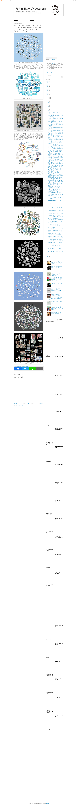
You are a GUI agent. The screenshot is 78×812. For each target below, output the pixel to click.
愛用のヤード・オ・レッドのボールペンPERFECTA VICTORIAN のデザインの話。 (54, 200)
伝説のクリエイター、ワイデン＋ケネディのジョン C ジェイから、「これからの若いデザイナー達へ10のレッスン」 (57, 290)
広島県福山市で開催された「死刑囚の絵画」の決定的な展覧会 (56, 267)
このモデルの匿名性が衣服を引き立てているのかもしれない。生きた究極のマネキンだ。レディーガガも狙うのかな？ (55, 145)
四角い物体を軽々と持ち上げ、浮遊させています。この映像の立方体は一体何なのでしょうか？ (55, 184)
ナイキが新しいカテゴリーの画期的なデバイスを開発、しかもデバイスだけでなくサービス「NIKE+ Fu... (55, 151)
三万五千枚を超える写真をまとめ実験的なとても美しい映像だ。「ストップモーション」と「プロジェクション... (55, 211)
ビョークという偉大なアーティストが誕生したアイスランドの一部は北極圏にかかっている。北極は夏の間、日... (55, 249)
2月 (48, 109)
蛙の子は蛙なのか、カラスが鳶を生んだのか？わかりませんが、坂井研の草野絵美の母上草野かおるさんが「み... (55, 127)
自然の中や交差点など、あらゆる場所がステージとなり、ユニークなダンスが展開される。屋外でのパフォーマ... (55, 130)
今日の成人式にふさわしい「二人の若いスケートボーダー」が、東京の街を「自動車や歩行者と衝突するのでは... (55, 216)
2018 (48, 86)
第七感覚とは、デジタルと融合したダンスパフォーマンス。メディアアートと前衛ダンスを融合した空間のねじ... (55, 243)
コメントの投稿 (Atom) (19, 405)
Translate (53, 59)
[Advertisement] (54, 37)
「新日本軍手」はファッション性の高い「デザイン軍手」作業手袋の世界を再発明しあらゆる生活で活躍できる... (55, 234)
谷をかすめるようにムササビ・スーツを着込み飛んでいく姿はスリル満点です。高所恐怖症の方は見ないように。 (55, 133)
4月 (48, 106)
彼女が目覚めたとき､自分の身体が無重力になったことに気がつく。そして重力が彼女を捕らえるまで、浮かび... (55, 139)
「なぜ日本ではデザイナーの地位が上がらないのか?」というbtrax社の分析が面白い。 (57, 284)
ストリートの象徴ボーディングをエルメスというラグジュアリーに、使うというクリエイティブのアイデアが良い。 (55, 172)
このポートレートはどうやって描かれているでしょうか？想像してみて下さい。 (55, 190)
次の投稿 (15, 403)
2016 (48, 89)
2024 (48, 81)
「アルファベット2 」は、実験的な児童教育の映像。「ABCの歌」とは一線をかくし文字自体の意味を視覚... (55, 124)
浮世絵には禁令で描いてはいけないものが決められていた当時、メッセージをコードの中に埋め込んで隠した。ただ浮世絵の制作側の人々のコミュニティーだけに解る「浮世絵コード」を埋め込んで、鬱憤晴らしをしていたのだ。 (54, 297)
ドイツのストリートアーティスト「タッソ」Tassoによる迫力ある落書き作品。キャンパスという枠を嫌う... (55, 225)
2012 (48, 94)
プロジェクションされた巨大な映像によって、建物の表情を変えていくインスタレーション (55, 205)
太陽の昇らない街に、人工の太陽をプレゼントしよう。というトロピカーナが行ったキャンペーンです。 (55, 112)
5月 (48, 105)
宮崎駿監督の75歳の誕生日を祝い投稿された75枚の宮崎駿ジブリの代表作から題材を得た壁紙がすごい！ (56, 313)
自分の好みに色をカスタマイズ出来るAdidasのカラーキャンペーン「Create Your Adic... (55, 213)
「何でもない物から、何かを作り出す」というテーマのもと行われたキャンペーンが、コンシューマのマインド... (55, 246)
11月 (48, 97)
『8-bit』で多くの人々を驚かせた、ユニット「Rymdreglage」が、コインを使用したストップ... (55, 187)
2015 (48, 90)
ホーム (29, 403)
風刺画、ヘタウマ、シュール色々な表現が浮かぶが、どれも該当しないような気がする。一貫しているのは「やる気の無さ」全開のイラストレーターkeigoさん (56, 274)
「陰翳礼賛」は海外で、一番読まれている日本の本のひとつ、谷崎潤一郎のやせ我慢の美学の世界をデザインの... (55, 198)
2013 (48, 93)
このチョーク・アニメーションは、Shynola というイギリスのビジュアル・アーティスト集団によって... (55, 208)
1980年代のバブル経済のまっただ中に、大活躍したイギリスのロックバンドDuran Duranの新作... (55, 231)
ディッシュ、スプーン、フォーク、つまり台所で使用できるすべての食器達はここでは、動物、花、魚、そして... (55, 166)
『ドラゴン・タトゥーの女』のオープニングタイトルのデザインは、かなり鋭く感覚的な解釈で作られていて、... (55, 219)
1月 (48, 110)
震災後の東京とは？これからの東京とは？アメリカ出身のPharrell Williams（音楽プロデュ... (55, 192)
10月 (48, 98)
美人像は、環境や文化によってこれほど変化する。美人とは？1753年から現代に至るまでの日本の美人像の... (55, 142)
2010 (48, 256)
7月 (48, 102)
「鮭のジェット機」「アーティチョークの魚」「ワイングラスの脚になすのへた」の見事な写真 (55, 148)
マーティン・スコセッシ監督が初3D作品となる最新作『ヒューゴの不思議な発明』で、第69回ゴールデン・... (55, 160)
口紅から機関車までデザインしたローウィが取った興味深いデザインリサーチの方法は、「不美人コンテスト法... (55, 181)
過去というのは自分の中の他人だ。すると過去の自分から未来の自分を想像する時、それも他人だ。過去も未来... (55, 115)
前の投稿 (41, 403)
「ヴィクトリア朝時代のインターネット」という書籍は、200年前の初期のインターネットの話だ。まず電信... (55, 121)
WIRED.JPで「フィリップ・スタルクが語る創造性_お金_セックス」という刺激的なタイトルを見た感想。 (55, 203)
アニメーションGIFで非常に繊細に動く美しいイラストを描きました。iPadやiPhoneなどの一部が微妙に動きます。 (57, 308)
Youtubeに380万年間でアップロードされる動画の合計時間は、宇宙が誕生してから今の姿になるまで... (55, 118)
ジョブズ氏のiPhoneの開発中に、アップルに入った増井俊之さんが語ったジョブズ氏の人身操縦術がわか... (55, 154)
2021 (48, 82)
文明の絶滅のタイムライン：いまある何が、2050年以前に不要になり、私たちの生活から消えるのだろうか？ (57, 302)
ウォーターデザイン (54, 63)
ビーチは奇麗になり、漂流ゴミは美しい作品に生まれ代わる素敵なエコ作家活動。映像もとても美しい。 (55, 240)
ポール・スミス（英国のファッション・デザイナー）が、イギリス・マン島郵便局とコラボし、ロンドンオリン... (55, 169)
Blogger (47, 803)
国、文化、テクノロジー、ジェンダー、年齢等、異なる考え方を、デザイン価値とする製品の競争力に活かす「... (55, 157)
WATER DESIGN (49, 72)
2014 (48, 92)
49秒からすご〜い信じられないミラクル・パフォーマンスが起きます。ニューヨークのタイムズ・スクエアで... (55, 252)
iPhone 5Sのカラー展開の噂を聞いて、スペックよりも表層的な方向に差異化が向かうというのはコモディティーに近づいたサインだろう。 (56, 262)
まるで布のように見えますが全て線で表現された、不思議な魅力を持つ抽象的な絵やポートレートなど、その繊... (55, 178)
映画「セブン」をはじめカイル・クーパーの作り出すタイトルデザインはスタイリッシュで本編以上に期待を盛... (55, 228)
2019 (48, 85)
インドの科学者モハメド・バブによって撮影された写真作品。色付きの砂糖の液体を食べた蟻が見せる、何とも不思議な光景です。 (56, 279)
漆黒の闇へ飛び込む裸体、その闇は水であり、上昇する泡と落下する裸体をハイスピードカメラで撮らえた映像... (55, 163)
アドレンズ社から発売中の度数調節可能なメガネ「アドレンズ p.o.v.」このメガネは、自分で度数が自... (55, 136)
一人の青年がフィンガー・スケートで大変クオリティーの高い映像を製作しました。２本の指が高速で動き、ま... (55, 175)
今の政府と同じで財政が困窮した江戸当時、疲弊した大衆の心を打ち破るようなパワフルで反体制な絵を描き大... (55, 237)
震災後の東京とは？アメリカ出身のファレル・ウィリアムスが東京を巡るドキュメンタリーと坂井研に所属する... (55, 195)
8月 (48, 101)
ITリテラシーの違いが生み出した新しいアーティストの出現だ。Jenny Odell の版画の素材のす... (55, 222)
